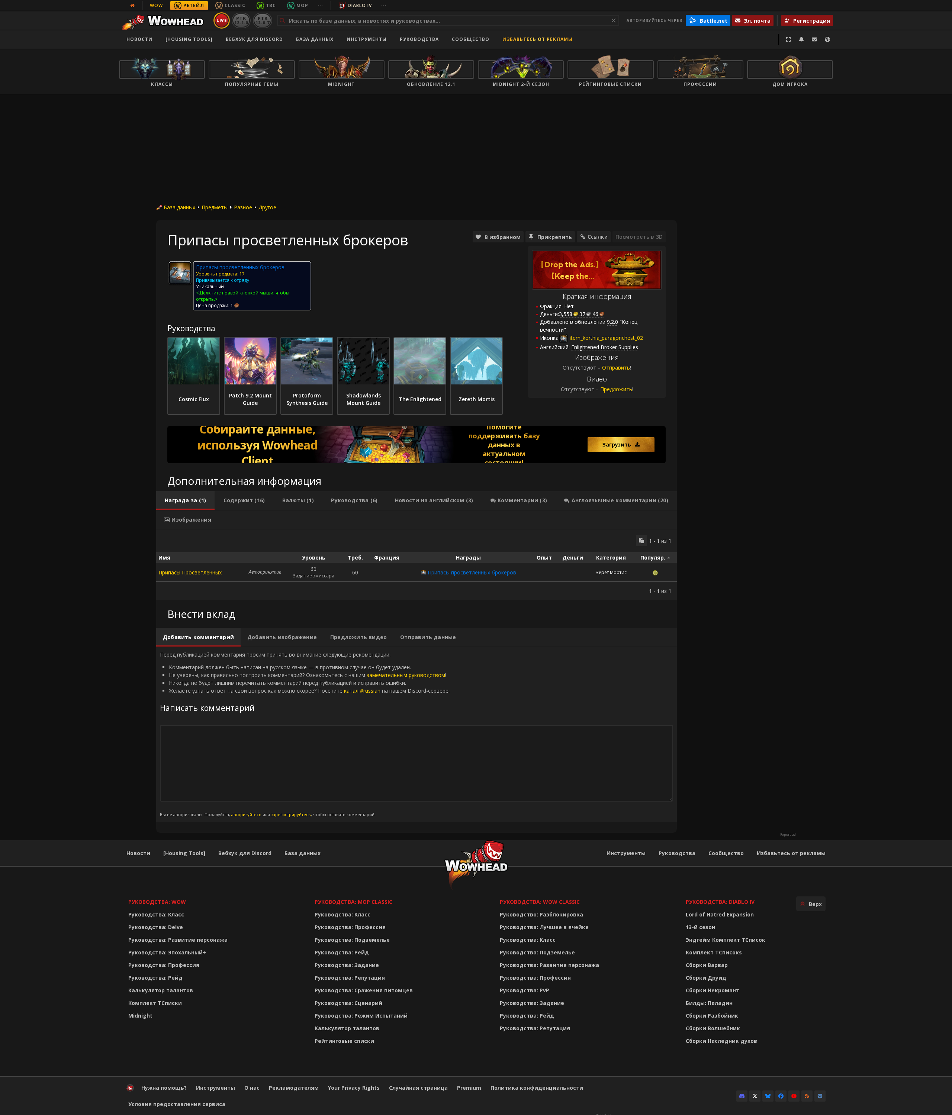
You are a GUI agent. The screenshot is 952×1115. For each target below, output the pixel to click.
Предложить (616, 389)
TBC (271, 5)
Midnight (140, 1015)
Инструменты (626, 853)
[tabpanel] (416, 564)
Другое (267, 207)
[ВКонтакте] (820, 1096)
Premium (469, 1087)
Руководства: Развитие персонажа (178, 939)
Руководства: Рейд (155, 977)
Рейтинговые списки (344, 1040)
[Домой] (165, 20)
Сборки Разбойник (712, 1015)
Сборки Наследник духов (721, 1040)
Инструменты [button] (367, 39)
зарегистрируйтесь (291, 814)
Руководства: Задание (347, 965)
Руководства (419, 39)
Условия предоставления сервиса (176, 1104)
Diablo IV (360, 5)
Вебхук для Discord (254, 39)
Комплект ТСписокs (714, 952)
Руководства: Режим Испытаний (361, 1015)
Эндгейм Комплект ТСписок (725, 939)
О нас (252, 1087)
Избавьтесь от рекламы (537, 39)
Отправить (616, 367)
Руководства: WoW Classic (540, 901)
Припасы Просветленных (190, 572)
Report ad (788, 835)
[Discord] (741, 1096)
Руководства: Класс (156, 914)
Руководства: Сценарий (348, 1002)
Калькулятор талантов (160, 990)
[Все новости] (132, 5)
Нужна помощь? (164, 1087)
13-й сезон (700, 927)
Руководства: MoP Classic (353, 901)
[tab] (185, 500)
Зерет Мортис (611, 572)
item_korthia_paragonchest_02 (605, 337)
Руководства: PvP (524, 990)
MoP (302, 5)
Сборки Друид (706, 977)
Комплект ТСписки (155, 1002)
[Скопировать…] (641, 540)
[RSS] (807, 1096)
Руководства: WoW (157, 901)
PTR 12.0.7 (262, 20)
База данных (315, 39)
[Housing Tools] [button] (189, 39)
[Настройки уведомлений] (801, 39)
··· (320, 5)
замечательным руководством (406, 675)
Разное (243, 207)
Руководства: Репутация (350, 977)
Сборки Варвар (707, 965)
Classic (235, 5)
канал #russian (362, 690)
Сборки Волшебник (713, 1028)
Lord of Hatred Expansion (720, 914)
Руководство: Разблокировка (541, 914)
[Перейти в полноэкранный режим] (788, 39)
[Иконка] (180, 272)
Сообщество (470, 39)
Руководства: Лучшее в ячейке (544, 927)
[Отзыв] (814, 39)
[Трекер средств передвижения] (416, 444)
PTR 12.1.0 (241, 20)
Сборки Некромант (712, 990)
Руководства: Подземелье (352, 939)
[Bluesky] (768, 1096)
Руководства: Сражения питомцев (364, 990)
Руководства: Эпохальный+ (167, 952)
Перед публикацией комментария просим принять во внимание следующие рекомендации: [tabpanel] (305, 734)
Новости (139, 39)
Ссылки (598, 236)
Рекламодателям (294, 1087)
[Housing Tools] (184, 853)
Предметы (215, 207)
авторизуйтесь (246, 814)
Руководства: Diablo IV (720, 901)
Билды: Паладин (709, 1002)
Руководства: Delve (155, 927)
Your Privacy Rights (354, 1087)
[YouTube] (794, 1096)
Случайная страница (418, 1087)
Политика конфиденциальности (537, 1087)
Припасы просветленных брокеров (472, 572)
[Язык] (827, 39)
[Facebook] (781, 1096)
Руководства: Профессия (163, 965)
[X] (754, 1096)
